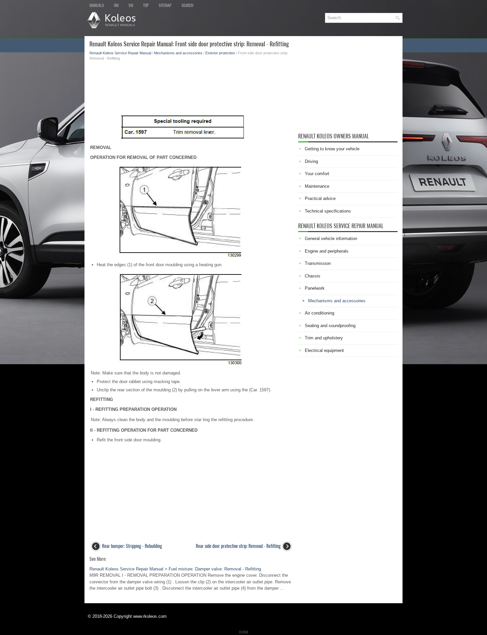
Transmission (318, 263)
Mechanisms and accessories (178, 53)
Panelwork (315, 288)
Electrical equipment (324, 350)
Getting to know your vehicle (332, 148)
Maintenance (317, 186)
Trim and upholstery (324, 337)
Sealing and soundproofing (330, 325)
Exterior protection (220, 53)
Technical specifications (328, 211)
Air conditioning (319, 313)
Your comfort (317, 173)
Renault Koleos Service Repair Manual (120, 53)
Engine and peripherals (327, 251)
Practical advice (320, 198)
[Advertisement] (191, 84)
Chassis (312, 275)
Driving (311, 161)
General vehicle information (331, 238)
